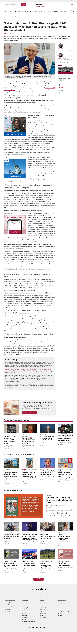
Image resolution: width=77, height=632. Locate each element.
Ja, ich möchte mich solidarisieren (44, 322)
